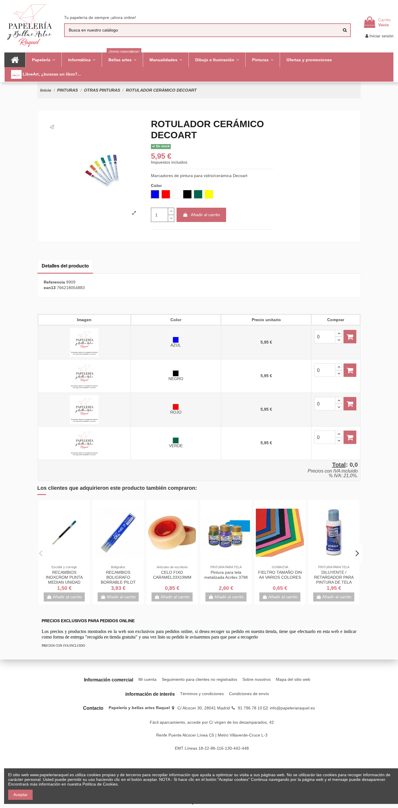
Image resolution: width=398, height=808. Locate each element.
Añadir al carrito (205, 214)
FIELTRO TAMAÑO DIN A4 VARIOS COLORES (280, 575)
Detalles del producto (65, 265)
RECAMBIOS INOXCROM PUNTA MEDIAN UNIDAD (64, 577)
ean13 (50, 287)
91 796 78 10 (250, 708)
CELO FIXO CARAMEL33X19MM (172, 575)
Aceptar (20, 794)
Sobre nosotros (256, 679)
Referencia (54, 282)
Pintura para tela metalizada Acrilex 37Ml (226, 575)
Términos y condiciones (202, 693)
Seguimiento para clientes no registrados (199, 679)
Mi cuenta (147, 679)
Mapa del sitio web (293, 679)
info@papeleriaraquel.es (292, 708)
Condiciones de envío (249, 693)
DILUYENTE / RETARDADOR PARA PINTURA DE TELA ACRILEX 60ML (334, 579)
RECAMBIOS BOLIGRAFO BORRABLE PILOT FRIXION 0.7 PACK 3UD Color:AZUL (118, 582)
